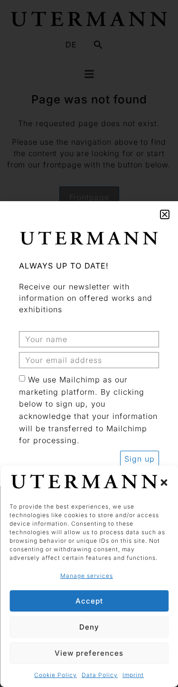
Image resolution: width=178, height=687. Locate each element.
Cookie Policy (55, 674)
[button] (164, 482)
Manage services (86, 575)
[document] (89, 343)
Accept (89, 600)
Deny (89, 626)
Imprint (133, 674)
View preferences (89, 653)
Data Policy (100, 674)
